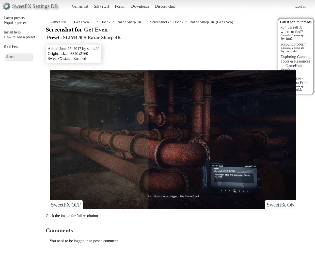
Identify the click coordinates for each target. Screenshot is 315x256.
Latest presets (14, 18)
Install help (12, 32)
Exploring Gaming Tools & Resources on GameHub (295, 61)
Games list (80, 6)
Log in (300, 6)
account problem (293, 44)
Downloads (140, 6)
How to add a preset (19, 37)
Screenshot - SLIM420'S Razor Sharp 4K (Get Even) (191, 22)
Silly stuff (101, 6)
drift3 (289, 38)
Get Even (81, 22)
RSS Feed (11, 46)
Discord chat (165, 6)
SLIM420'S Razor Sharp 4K (119, 22)
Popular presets (15, 23)
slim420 (93, 49)
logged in (81, 241)
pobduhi (291, 51)
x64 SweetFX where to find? (292, 29)
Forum (120, 6)
